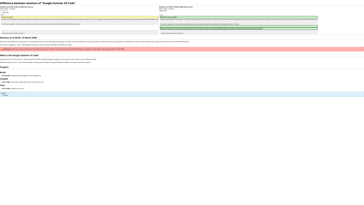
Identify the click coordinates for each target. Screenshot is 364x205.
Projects (5, 95)
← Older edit (4, 12)
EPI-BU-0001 (6, 75)
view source (28, 7)
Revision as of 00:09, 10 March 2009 (171, 7)
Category (3, 93)
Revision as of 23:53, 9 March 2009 (11, 7)
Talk (6, 9)
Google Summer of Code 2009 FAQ (17, 62)
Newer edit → (163, 11)
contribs (12, 9)
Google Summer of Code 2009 (42, 42)
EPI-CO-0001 (6, 82)
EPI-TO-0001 (6, 88)
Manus (2, 9)
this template (52, 45)
